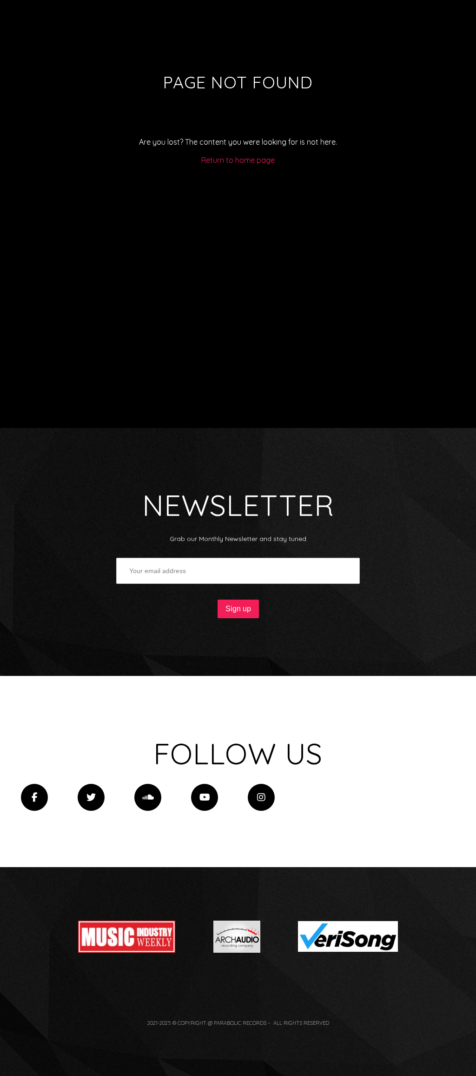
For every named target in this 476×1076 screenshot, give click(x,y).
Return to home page (238, 160)
